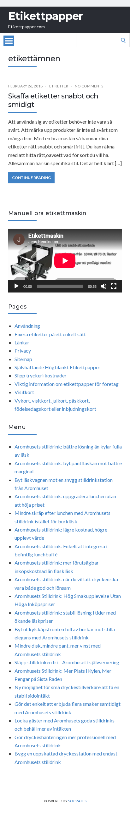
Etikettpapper (45, 16)
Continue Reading (31, 177)
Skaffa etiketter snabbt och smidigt (53, 100)
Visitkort (24, 392)
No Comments (89, 86)
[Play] (16, 286)
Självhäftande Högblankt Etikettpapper (57, 367)
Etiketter (58, 86)
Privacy (23, 351)
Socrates (77, 801)
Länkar (22, 342)
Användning (27, 326)
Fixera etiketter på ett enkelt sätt (50, 334)
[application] (65, 260)
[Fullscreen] (113, 286)
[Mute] (103, 286)
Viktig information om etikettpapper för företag (67, 384)
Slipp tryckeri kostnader (41, 375)
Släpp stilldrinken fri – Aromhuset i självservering (67, 662)
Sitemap (23, 359)
